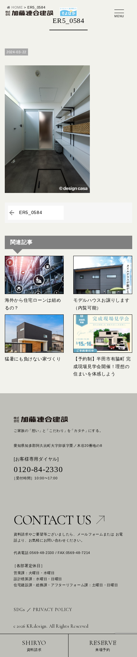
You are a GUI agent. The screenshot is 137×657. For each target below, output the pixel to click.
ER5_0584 (30, 212)
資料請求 (34, 645)
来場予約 (103, 645)
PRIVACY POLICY (52, 609)
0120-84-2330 (38, 469)
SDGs (19, 609)
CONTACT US (52, 520)
